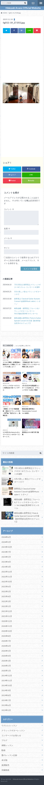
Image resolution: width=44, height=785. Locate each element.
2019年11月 (6, 680)
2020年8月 (6, 636)
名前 (7, 228)
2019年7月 (6, 700)
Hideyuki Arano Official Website (22, 8)
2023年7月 (6, 552)
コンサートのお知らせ (11, 735)
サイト (7, 248)
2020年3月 (6, 661)
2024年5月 (6, 542)
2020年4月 (6, 656)
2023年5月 (6, 557)
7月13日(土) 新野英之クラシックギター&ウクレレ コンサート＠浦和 (27, 286)
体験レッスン (7, 745)
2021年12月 (6, 611)
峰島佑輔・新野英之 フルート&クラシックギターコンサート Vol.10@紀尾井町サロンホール (27, 311)
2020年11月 (6, 626)
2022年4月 (6, 596)
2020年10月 (6, 631)
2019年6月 (6, 705)
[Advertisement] (22, 58)
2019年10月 (6, 685)
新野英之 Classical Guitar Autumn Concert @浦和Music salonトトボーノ (27, 301)
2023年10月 (6, 547)
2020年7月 (6, 641)
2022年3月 (6, 601)
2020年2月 (6, 665)
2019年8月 (6, 695)
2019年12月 (6, 675)
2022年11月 (6, 576)
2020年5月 (6, 651)
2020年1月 (6, 670)
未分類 (4, 760)
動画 (3, 750)
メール (8, 238)
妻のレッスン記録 (9, 755)
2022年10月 (6, 581)
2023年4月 (6, 562)
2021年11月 (6, 616)
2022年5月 (6, 591)
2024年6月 (6, 537)
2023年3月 (6, 567)
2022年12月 (6, 571)
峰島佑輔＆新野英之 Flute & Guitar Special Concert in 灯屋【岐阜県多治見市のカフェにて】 (27, 320)
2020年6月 (6, 646)
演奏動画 (5, 770)
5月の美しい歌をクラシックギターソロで (27, 293)
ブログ (4, 740)
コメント (9, 209)
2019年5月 (6, 710)
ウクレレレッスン (9, 725)
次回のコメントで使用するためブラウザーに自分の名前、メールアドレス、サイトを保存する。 (21, 260)
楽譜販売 (5, 765)
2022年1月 (6, 606)
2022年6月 (6, 586)
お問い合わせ (33, 3)
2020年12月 (6, 621)
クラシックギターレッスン (13, 730)
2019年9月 (6, 690)
